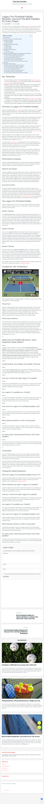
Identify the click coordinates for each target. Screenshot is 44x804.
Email (4, 569)
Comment (5, 553)
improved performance (26, 196)
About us (4, 764)
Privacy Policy (5, 770)
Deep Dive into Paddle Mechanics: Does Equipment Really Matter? (17, 53)
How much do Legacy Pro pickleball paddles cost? (15, 58)
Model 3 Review (9, 48)
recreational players (21, 481)
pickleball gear (14, 142)
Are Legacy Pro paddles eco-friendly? (13, 57)
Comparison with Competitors (10, 49)
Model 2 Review (9, 46)
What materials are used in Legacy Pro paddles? (15, 66)
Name (4, 564)
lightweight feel (8, 83)
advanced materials (36, 80)
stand (17, 110)
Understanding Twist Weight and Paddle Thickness (14, 54)
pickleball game (30, 26)
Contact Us (4, 768)
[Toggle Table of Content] (30, 36)
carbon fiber (18, 81)
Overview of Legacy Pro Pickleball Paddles (13, 39)
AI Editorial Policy (6, 766)
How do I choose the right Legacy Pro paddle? (14, 67)
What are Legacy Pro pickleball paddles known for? (15, 65)
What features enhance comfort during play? (14, 59)
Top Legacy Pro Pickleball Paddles (11, 44)
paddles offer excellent (33, 98)
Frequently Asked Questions (10, 63)
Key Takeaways (6, 37)
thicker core (36, 130)
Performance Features (8, 40)
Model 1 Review (8, 45)
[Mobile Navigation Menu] (22, 8)
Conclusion (5, 62)
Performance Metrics (9, 52)
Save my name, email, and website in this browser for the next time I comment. (22, 574)
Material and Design (9, 41)
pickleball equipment (25, 263)
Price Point (7, 50)
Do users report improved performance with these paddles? (17, 72)
